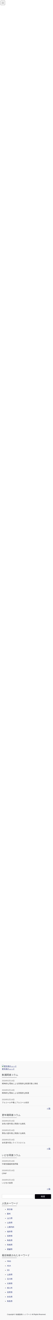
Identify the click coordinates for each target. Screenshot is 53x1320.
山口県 (9, 1218)
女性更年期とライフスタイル (13, 1143)
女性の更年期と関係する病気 (13, 1124)
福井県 (9, 1231)
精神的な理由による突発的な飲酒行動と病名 (20, 1083)
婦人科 (9, 1288)
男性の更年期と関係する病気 (13, 1133)
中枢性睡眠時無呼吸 (10, 1164)
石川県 (9, 1279)
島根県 (9, 1245)
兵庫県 (9, 1283)
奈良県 (9, 1297)
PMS (9, 1261)
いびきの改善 (7, 1183)
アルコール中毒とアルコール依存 (15, 1102)
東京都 (9, 1209)
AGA (9, 1266)
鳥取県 (9, 1240)
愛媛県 (9, 1249)
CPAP (4, 1173)
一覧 (48, 1108)
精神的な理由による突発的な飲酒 (15, 1093)
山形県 (9, 1223)
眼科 (9, 1214)
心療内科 (10, 1227)
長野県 (9, 1236)
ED (8, 1270)
